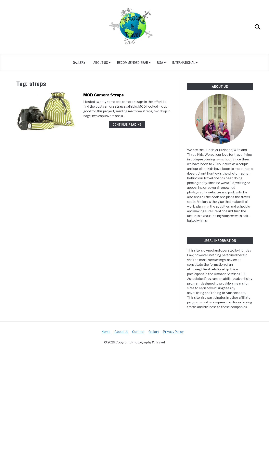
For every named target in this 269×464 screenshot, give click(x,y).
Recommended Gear (132, 62)
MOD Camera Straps (103, 95)
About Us (100, 62)
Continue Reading (127, 124)
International (183, 62)
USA (160, 62)
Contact (138, 332)
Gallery (79, 62)
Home (105, 332)
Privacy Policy (173, 332)
